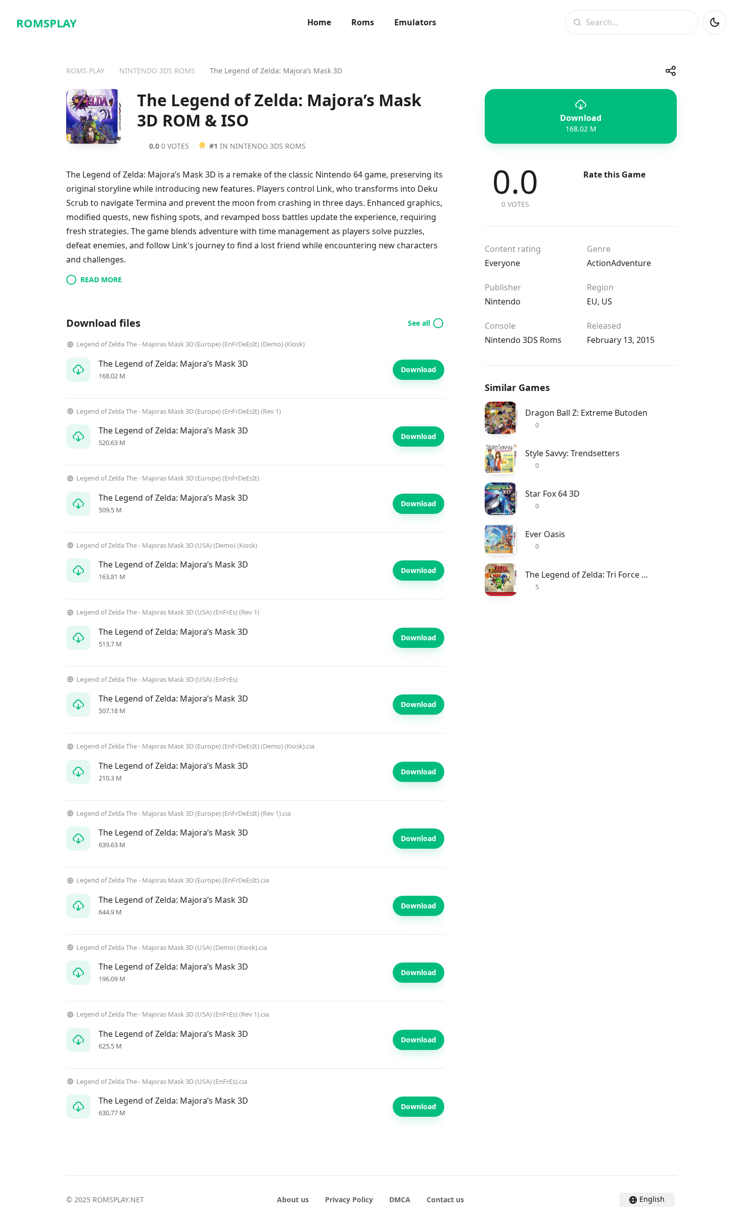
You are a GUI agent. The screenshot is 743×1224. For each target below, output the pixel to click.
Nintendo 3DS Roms (523, 339)
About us (293, 1199)
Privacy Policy (349, 1199)
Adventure (631, 263)
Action (599, 263)
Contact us (445, 1199)
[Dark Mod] (715, 22)
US (606, 301)
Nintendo (503, 301)
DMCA (399, 1199)
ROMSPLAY (46, 22)
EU (592, 301)
